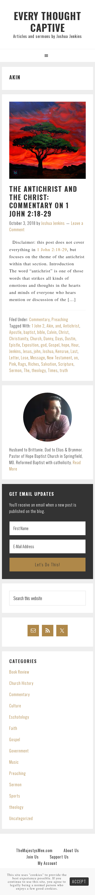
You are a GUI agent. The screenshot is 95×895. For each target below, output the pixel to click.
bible (41, 332)
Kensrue (62, 351)
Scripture (66, 364)
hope (65, 345)
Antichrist (71, 326)
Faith (13, 728)
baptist (29, 332)
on (76, 358)
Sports (14, 796)
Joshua (48, 351)
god (44, 345)
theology (39, 370)
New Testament (59, 358)
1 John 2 (38, 326)
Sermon (15, 370)
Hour (75, 345)
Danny (48, 338)
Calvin (52, 332)
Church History (21, 683)
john (37, 351)
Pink (12, 364)
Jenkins (15, 351)
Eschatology (19, 717)
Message (37, 358)
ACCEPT (79, 881)
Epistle (14, 345)
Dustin (70, 338)
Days (59, 338)
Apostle (15, 332)
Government (19, 751)
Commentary (39, 319)
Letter (14, 358)
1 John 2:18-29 (52, 249)
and (58, 326)
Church (36, 338)
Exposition (30, 345)
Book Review (19, 672)
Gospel (54, 345)
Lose (24, 358)
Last (74, 351)
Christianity (18, 338)
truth (64, 370)
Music (14, 762)
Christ (64, 332)
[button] (47, 55)
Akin (50, 326)
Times (53, 370)
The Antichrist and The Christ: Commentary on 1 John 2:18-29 (43, 201)
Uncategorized (21, 818)
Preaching (60, 319)
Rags (22, 364)
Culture (15, 706)
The (27, 370)
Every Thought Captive (47, 21)
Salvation (48, 364)
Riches (33, 364)
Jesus (27, 351)
